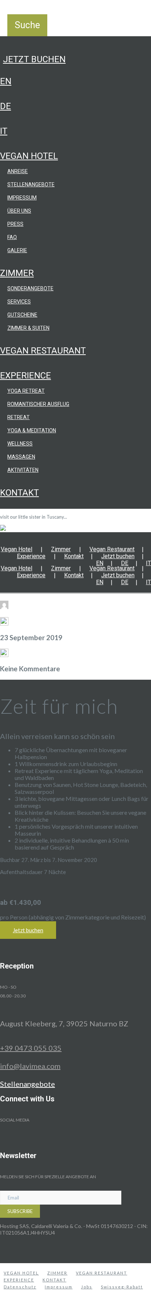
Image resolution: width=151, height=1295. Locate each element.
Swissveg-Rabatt (122, 1286)
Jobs (86, 1286)
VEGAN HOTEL (21, 1272)
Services (19, 302)
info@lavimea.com (30, 1065)
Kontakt (19, 493)
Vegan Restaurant (43, 351)
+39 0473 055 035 (31, 1048)
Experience (25, 375)
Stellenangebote (31, 184)
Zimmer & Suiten (28, 328)
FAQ (12, 237)
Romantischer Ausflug (38, 404)
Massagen (21, 457)
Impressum (22, 198)
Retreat (18, 417)
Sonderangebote (30, 288)
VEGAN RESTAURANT (101, 1272)
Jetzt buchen (34, 59)
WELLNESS (20, 444)
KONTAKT (54, 1279)
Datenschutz (20, 1286)
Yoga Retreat (26, 391)
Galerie (17, 250)
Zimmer (17, 273)
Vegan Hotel (29, 156)
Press (15, 224)
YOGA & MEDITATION (31, 430)
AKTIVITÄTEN (22, 470)
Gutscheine (22, 315)
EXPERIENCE (19, 1279)
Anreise (17, 171)
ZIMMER (57, 1272)
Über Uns (19, 211)
